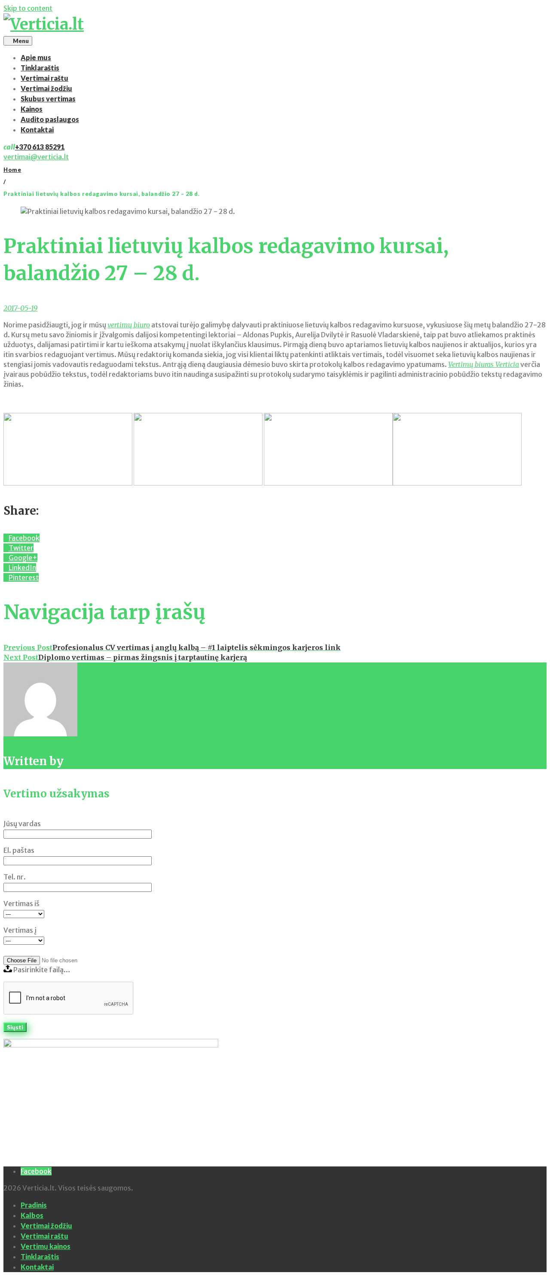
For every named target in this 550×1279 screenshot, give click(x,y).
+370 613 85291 (39, 147)
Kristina (89, 761)
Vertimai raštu (44, 78)
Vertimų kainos (45, 1246)
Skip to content (27, 8)
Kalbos (32, 1215)
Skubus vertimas (48, 99)
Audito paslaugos (50, 119)
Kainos (32, 109)
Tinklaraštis (40, 68)
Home (12, 169)
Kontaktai (37, 129)
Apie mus (36, 57)
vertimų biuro (128, 325)
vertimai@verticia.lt (36, 157)
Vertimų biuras (483, 364)
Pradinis (34, 1205)
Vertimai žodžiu (46, 88)
